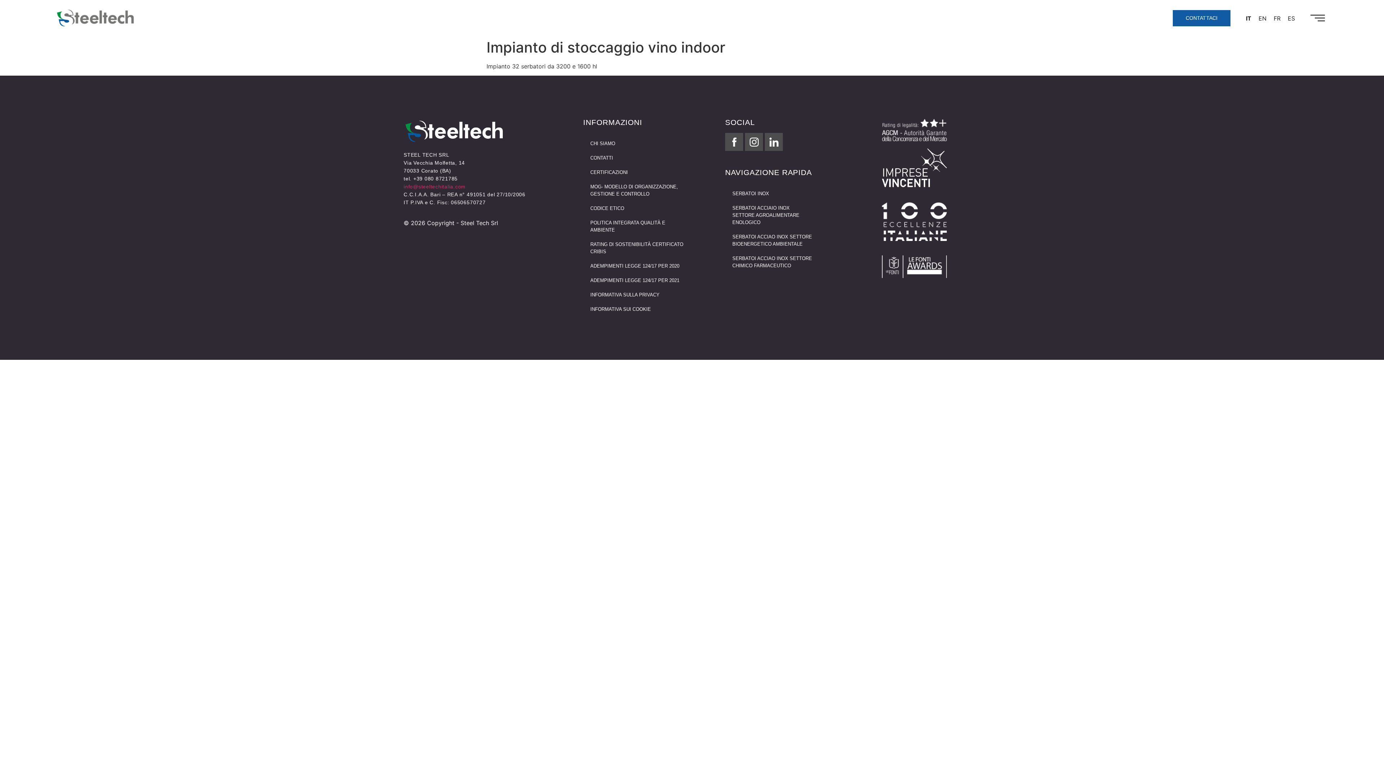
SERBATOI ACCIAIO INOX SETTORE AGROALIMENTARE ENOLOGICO (765, 215)
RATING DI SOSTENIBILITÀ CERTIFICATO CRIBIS (636, 248)
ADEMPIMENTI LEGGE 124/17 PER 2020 (634, 266)
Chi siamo (602, 143)
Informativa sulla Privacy (625, 295)
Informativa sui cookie (620, 309)
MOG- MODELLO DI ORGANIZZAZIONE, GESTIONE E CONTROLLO (634, 190)
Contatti (601, 158)
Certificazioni (609, 172)
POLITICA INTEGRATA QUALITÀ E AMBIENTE (627, 226)
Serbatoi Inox (750, 193)
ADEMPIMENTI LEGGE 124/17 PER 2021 (634, 280)
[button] (1317, 18)
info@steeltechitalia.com (435, 186)
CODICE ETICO (607, 208)
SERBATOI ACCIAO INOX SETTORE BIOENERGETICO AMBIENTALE (772, 240)
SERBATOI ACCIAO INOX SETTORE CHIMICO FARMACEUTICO (772, 262)
